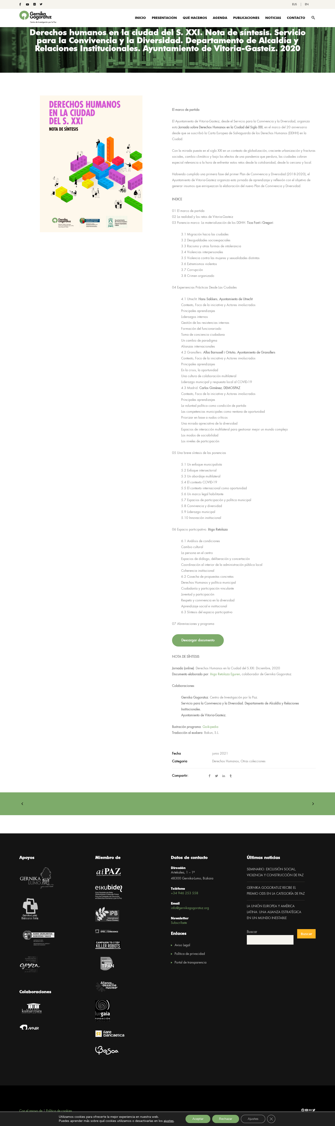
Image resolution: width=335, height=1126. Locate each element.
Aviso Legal (182, 945)
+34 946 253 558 (184, 893)
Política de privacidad (190, 954)
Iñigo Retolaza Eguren (225, 674)
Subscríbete (179, 923)
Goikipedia (210, 727)
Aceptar (198, 1119)
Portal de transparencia (190, 962)
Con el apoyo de (30, 1111)
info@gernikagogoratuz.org (190, 908)
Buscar (252, 932)
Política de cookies (59, 1111)
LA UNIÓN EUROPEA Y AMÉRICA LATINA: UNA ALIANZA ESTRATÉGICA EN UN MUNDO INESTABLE (274, 912)
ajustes (169, 1121)
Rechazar (225, 1119)
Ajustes (253, 1119)
